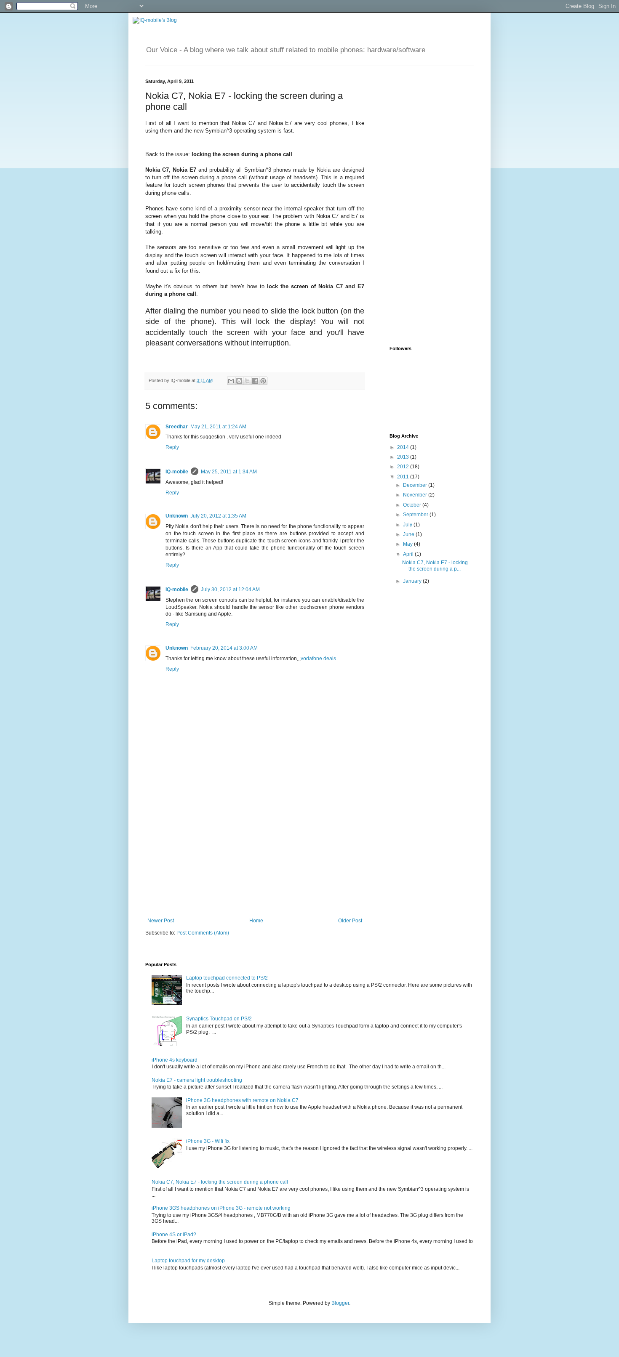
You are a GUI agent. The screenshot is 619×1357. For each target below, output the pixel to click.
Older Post (350, 921)
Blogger (340, 1303)
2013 (403, 457)
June (409, 534)
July (408, 525)
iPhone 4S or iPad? (174, 1234)
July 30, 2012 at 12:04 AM (230, 589)
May (408, 544)
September (416, 515)
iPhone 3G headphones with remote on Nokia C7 (242, 1100)
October (412, 505)
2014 (403, 447)
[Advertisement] (255, 854)
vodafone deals (318, 658)
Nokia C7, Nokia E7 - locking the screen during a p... (435, 565)
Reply (172, 447)
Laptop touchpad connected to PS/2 (227, 978)
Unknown (176, 516)
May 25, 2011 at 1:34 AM (229, 472)
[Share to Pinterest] (263, 381)
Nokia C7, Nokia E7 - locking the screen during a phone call (220, 1182)
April (409, 554)
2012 (403, 467)
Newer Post (160, 921)
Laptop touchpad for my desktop (188, 1261)
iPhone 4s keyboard (174, 1060)
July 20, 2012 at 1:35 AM (218, 516)
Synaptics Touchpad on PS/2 (219, 1019)
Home (256, 921)
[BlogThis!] (239, 381)
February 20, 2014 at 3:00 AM (224, 648)
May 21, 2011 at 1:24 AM (218, 427)
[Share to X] (247, 381)
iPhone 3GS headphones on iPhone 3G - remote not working (221, 1208)
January (413, 581)
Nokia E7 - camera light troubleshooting (197, 1080)
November (415, 495)
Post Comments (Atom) (202, 933)
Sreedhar (176, 427)
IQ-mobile (176, 472)
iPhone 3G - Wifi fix (207, 1141)
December (415, 485)
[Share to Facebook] (255, 381)
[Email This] (231, 381)
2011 (403, 477)
